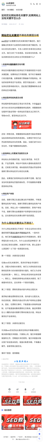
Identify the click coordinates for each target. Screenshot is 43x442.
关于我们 (6, 437)
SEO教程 (4, 24)
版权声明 (13, 437)
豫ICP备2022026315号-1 (23, 439)
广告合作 (20, 437)
